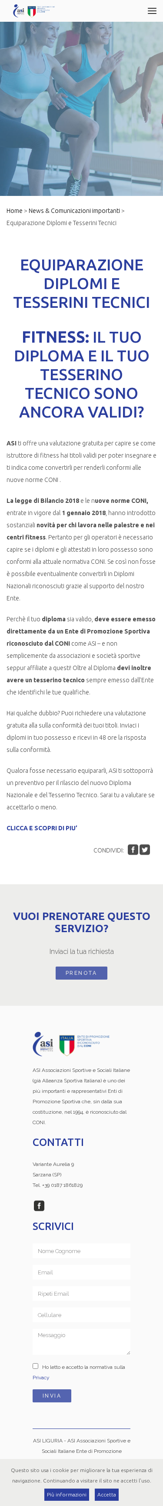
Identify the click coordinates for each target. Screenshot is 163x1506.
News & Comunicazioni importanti (74, 210)
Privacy (41, 1378)
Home (15, 210)
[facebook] (39, 1209)
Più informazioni (66, 1494)
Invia (52, 1396)
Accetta (106, 1494)
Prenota (81, 973)
